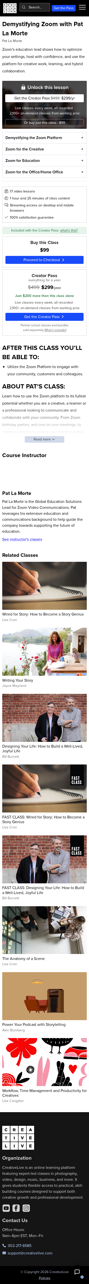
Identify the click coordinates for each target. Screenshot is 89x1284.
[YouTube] (6, 1208)
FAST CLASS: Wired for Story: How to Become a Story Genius (43, 819)
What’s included (55, 330)
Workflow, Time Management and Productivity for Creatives (44, 1093)
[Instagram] (26, 1208)
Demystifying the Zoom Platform (33, 138)
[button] (77, 1272)
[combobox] (35, 7)
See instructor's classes (22, 539)
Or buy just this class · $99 (44, 122)
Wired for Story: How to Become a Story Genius (43, 614)
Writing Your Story (17, 680)
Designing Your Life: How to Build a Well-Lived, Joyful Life (42, 748)
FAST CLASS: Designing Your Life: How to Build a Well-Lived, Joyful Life (43, 890)
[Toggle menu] (82, 7)
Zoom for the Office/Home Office (34, 172)
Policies (44, 1278)
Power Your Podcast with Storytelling (34, 1024)
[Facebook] (16, 1208)
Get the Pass (64, 7)
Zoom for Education (22, 160)
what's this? (69, 230)
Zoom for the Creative (24, 149)
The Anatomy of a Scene (23, 958)
